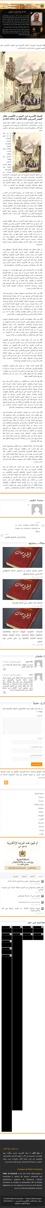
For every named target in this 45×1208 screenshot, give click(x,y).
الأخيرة (40, 876)
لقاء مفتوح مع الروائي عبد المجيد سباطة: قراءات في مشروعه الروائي (22, 888)
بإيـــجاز (41, 830)
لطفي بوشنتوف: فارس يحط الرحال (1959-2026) (24, 881)
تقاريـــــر (41, 819)
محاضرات (41, 808)
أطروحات (33, 45)
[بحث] (6, 782)
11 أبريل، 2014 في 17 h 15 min (12, 662)
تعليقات (24, 876)
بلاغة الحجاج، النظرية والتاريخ (15, 536)
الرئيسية (40, 45)
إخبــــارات (41, 822)
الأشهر (32, 876)
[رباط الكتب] (22, 5)
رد (4, 669)
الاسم (39, 738)
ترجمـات (41, 826)
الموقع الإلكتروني (36, 755)
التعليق (39, 715)
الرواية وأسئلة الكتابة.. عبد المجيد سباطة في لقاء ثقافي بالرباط (20, 909)
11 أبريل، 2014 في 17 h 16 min (12, 675)
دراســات (41, 800)
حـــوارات (41, 811)
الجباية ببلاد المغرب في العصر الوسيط (27, 602)
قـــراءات (41, 797)
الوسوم (15, 876)
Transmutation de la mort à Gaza (29, 902)
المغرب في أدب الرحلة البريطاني (29, 895)
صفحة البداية (39, 793)
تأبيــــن (41, 833)
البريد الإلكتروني (36, 746)
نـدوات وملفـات (39, 804)
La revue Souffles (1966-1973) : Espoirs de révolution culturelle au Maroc (27, 527)
